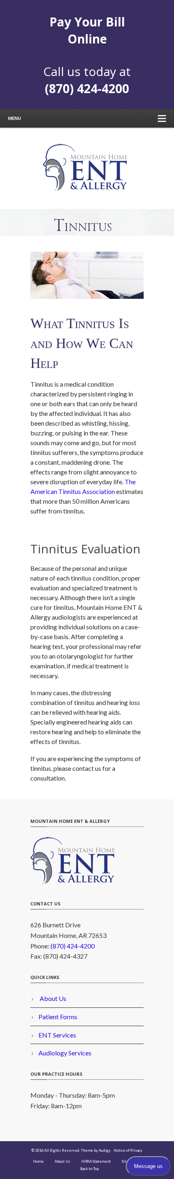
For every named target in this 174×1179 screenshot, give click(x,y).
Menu (14, 118)
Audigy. (105, 1150)
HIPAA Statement (96, 1161)
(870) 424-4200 (87, 88)
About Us (52, 998)
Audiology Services (64, 1053)
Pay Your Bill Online (87, 30)
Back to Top (89, 1168)
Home (38, 1161)
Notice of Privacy (128, 1150)
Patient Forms (57, 1016)
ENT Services (57, 1035)
